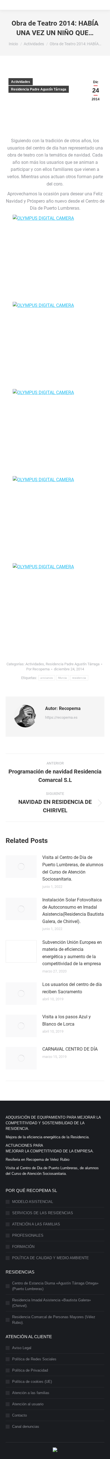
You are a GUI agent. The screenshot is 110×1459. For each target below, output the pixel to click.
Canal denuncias (25, 1426)
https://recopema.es (61, 717)
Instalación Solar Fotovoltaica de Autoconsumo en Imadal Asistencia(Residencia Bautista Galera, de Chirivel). (73, 910)
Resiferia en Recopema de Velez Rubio (37, 1159)
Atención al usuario (27, 1404)
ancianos (46, 677)
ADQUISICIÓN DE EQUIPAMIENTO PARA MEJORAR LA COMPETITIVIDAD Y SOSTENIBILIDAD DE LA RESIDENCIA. (53, 1123)
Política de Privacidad (30, 1370)
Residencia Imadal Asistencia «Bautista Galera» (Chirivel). (51, 1303)
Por (38, 669)
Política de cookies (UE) (32, 1381)
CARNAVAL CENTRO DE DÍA (70, 1049)
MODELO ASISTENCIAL (32, 1202)
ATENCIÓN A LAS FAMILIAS (36, 1224)
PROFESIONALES (27, 1235)
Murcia (62, 677)
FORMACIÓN (23, 1247)
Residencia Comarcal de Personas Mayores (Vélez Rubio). (53, 1320)
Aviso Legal (21, 1348)
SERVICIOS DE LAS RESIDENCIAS (42, 1213)
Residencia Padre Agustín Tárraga (38, 89)
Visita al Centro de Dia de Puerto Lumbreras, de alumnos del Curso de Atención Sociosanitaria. (72, 868)
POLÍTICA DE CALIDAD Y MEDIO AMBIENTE (50, 1258)
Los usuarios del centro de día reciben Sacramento (72, 988)
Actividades (20, 82)
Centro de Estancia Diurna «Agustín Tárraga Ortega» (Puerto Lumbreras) (55, 1286)
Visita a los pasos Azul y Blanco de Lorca (66, 1020)
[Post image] (21, 866)
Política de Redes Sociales (34, 1359)
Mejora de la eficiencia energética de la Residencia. (48, 1137)
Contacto (19, 1415)
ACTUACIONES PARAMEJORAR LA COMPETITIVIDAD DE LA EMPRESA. (50, 1148)
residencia (79, 677)
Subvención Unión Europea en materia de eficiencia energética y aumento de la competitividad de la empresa (72, 953)
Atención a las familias (30, 1393)
